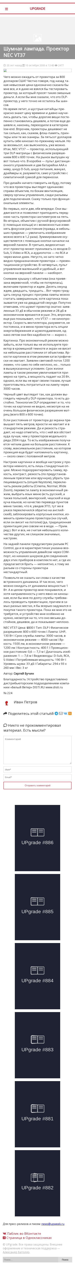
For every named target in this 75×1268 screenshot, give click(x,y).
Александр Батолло (16, 1252)
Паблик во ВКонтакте (23, 1233)
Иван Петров (25, 701)
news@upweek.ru (52, 1224)
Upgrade (37, 8)
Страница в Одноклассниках (29, 1238)
